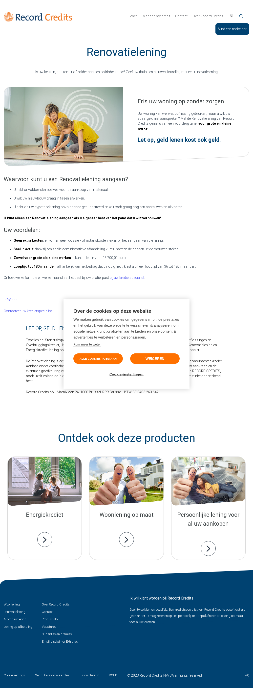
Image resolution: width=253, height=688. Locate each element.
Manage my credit (156, 16)
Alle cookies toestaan (98, 358)
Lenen (133, 16)
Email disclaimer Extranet (60, 641)
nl (232, 16)
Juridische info (89, 675)
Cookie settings (14, 675)
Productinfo (50, 619)
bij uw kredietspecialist (127, 278)
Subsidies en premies (57, 634)
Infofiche (10, 300)
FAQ (246, 675)
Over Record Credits (207, 16)
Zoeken (241, 16)
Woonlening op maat (126, 515)
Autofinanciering (15, 619)
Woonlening (12, 604)
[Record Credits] (38, 17)
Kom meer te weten (87, 344)
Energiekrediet (44, 515)
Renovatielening (14, 612)
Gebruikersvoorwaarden (52, 675)
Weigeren (155, 359)
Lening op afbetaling (18, 627)
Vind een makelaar (232, 29)
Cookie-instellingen (126, 374)
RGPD (113, 675)
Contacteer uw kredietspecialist (28, 311)
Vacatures (49, 627)
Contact (181, 16)
